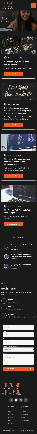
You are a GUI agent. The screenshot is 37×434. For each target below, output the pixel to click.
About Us (10, 414)
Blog (9, 22)
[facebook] (11, 400)
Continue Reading (12, 74)
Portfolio (10, 417)
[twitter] (21, 400)
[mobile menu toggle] (33, 5)
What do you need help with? (10, 346)
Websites (23, 411)
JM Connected (21, 430)
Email (4, 331)
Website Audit (25, 420)
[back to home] (7, 5)
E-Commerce (24, 414)
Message (5, 353)
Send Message (10, 368)
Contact (10, 423)
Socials (23, 417)
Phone (4, 339)
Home (3, 22)
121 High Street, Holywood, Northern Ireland (21, 317)
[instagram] (16, 400)
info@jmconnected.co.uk (15, 310)
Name (4, 323)
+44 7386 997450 (13, 302)
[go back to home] (18, 389)
